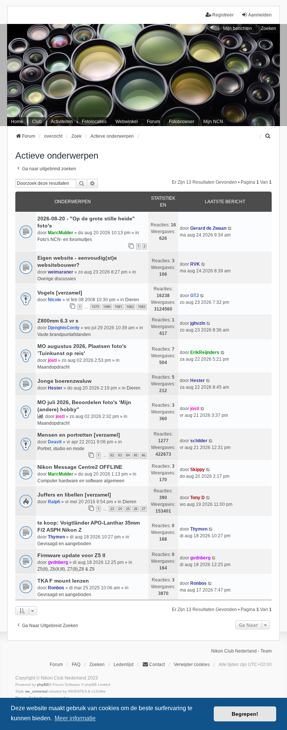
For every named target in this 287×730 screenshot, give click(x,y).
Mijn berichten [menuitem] (237, 28)
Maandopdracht (53, 367)
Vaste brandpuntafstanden (64, 334)
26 (136, 508)
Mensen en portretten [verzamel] (78, 435)
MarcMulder (60, 232)
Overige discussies (56, 278)
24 (120, 508)
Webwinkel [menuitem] (126, 121)
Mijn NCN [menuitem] (213, 121)
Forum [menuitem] (153, 121)
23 (112, 508)
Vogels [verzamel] (59, 293)
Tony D (197, 497)
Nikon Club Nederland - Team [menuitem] (241, 651)
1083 (141, 306)
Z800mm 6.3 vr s (57, 321)
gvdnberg (58, 562)
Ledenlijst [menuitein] (123, 664)
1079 (95, 306)
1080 (107, 306)
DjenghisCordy (64, 327)
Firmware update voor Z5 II (71, 555)
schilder (198, 440)
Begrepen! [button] (245, 714)
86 (143, 455)
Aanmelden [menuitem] (260, 15)
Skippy (197, 469)
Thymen (56, 537)
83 (120, 455)
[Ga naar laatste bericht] (230, 228)
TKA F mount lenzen (63, 581)
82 (112, 455)
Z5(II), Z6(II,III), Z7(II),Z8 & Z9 (66, 569)
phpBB (43, 684)
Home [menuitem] (17, 121)
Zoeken (268, 28)
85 (136, 455)
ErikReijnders (204, 352)
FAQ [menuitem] (76, 664)
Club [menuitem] (37, 121)
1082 (130, 306)
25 (128, 508)
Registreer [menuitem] (223, 15)
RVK (195, 264)
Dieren (132, 299)
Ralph (54, 501)
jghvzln (197, 323)
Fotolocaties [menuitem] (94, 121)
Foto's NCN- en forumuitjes (64, 239)
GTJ (194, 295)
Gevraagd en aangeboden (64, 543)
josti (52, 360)
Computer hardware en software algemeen (80, 480)
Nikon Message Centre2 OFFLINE (79, 467)
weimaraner (60, 272)
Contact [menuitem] (157, 664)
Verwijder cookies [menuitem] (192, 664)
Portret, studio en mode (60, 448)
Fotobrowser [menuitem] (181, 121)
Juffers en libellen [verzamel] (74, 495)
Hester (55, 388)
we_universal (36, 691)
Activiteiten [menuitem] (62, 121)
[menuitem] (268, 136)
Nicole (54, 299)
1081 (118, 306)
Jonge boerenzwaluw (64, 381)
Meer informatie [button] (75, 718)
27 (143, 508)
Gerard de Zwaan (208, 228)
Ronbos (56, 587)
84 (128, 455)
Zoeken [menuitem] (97, 664)
